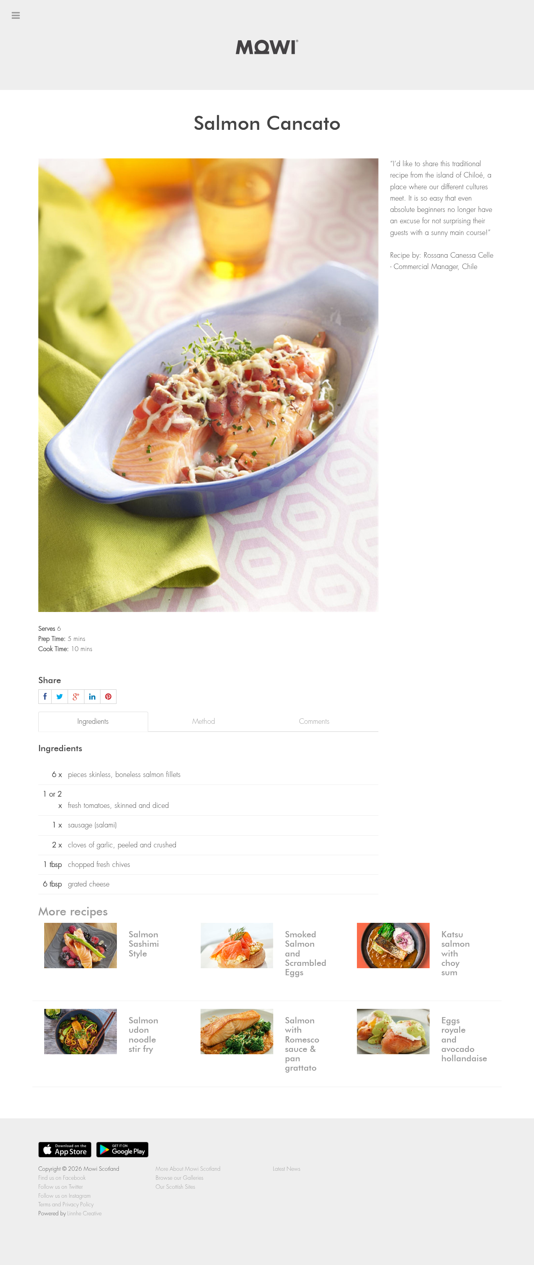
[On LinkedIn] (92, 696)
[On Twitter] (59, 696)
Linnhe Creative (84, 1213)
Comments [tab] (314, 721)
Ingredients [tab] (93, 721)
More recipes (73, 912)
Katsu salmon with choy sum (455, 953)
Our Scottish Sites (175, 1187)
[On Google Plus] (76, 696)
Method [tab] (203, 721)
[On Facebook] (45, 696)
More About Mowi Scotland (188, 1169)
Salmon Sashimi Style (144, 944)
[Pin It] (108, 696)
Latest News (29, 137)
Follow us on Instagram (64, 1196)
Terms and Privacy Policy (65, 1204)
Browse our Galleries (179, 1178)
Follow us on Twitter (41, 109)
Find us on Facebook (43, 95)
